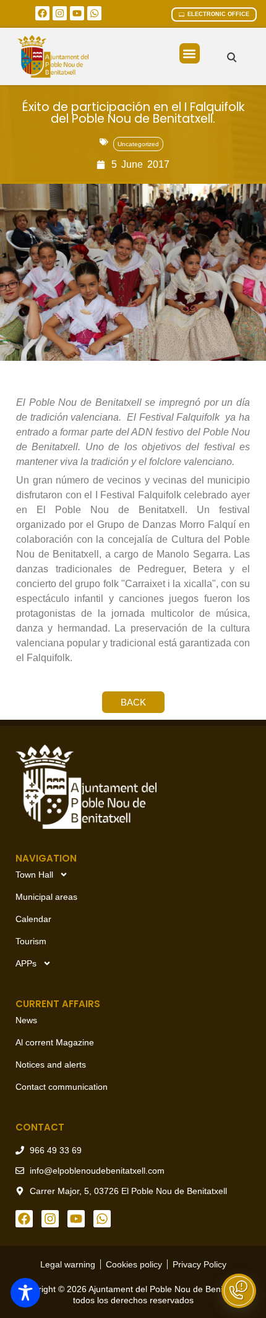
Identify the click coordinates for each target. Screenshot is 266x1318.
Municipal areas (46, 897)
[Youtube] (77, 13)
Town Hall (34, 874)
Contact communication (61, 1087)
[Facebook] (42, 13)
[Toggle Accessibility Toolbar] (25, 1293)
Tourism (30, 941)
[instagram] (60, 13)
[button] (189, 53)
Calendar (33, 919)
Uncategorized (138, 144)
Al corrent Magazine (54, 1042)
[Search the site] (232, 57)
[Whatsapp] (94, 13)
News (26, 1020)
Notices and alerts (50, 1064)
